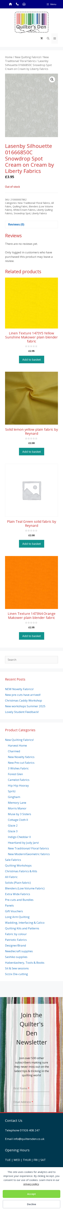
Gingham (14, 797)
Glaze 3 (13, 831)
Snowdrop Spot (22, 213)
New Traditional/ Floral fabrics (27, 59)
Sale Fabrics (13, 860)
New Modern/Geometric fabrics (29, 854)
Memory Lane (17, 803)
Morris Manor (17, 808)
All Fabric (11, 877)
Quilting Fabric (20, 206)
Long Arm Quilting (17, 917)
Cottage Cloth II (18, 820)
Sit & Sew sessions (17, 968)
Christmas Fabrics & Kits (21, 871)
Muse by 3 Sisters (19, 814)
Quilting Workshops (18, 865)
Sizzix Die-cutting (16, 974)
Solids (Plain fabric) (18, 883)
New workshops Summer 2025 (25, 706)
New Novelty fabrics (21, 757)
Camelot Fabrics (18, 780)
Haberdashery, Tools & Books (24, 962)
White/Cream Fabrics (24, 209)
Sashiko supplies (16, 957)
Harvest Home (17, 745)
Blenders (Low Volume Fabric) (25, 888)
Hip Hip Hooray (18, 785)
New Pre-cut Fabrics (21, 763)
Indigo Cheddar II (19, 837)
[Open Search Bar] (48, 38)
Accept (31, 1194)
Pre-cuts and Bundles (19, 900)
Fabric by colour (16, 934)
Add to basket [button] (31, 359)
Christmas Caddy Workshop (23, 700)
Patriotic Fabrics (16, 940)
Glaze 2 (13, 825)
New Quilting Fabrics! (28, 57)
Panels (9, 905)
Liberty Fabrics (39, 213)
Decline (31, 1204)
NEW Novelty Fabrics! (19, 689)
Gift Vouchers (14, 911)
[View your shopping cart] (41, 38)
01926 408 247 (30, 1130)
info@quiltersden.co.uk (28, 1139)
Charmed (14, 751)
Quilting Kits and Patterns (22, 928)
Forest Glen (15, 774)
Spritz (12, 791)
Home (8, 57)
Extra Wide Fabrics (17, 894)
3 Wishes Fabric (18, 768)
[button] (52, 79)
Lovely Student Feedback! (22, 712)
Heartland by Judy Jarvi (23, 843)
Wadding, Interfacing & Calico (25, 923)
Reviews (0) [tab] (16, 224)
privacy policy (31, 1184)
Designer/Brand (15, 945)
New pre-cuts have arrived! (22, 695)
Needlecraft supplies (19, 951)
